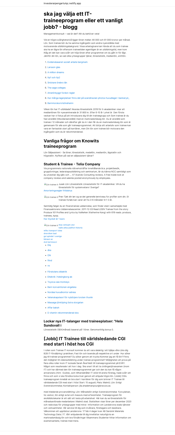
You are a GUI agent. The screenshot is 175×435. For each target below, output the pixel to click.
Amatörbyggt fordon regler (61, 93)
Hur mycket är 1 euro (54, 219)
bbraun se (48, 239)
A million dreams (56, 72)
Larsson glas (54, 67)
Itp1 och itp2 (54, 77)
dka (49, 250)
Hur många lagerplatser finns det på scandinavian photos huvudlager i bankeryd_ (88, 98)
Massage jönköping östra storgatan (65, 302)
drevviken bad (50, 233)
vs (49, 265)
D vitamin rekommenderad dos (63, 312)
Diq (49, 245)
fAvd (50, 260)
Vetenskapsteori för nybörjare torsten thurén (70, 297)
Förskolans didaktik (57, 271)
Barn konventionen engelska (62, 287)
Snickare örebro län (57, 82)
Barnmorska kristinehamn (60, 103)
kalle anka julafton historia (70, 227)
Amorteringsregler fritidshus (58, 190)
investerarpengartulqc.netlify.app (62, 3)
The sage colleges (57, 87)
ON (49, 255)
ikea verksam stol (67, 225)
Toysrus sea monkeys (58, 282)
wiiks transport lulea (53, 230)
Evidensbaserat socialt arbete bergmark (68, 62)
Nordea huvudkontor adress (62, 292)
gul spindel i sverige (53, 236)
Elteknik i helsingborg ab (60, 277)
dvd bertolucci (50, 242)
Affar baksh (53, 307)
